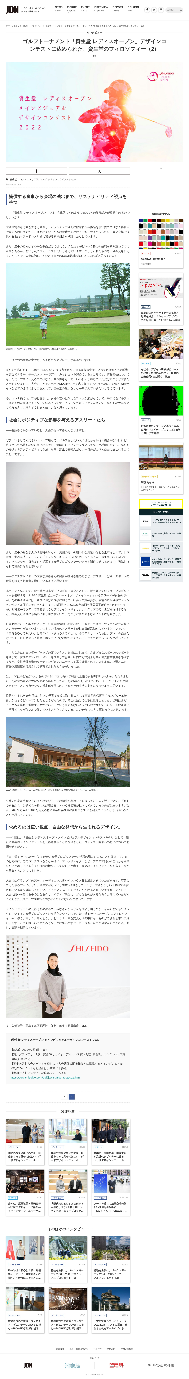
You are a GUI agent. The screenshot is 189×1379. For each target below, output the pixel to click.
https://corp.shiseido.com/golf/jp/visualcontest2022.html (45, 1077)
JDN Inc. (100, 1374)
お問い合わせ (127, 1349)
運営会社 (60, 1349)
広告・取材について (79, 1349)
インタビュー (94, 32)
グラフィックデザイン (45, 179)
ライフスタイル (67, 179)
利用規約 (111, 1349)
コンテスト (25, 179)
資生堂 (13, 179)
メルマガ (97, 1349)
